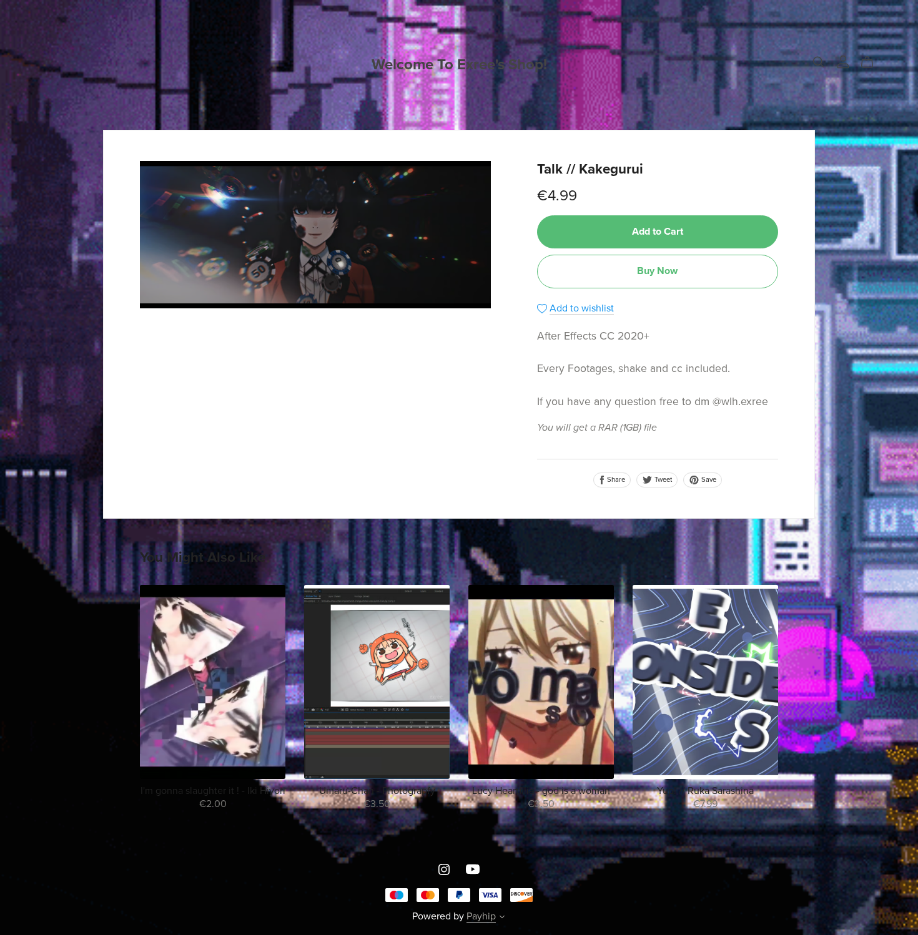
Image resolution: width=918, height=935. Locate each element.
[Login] (843, 61)
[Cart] (872, 62)
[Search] (818, 62)
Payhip (481, 916)
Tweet (662, 480)
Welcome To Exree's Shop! (459, 65)
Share (615, 480)
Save (707, 480)
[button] (502, 918)
